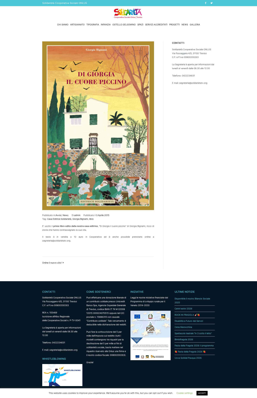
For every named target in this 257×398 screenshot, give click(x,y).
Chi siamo (62, 24)
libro (91, 219)
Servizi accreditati (156, 24)
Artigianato (77, 24)
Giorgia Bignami (80, 219)
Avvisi (58, 215)
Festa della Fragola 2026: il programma (194, 345)
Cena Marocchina (183, 327)
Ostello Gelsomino (124, 24)
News (185, 24)
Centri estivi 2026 (183, 308)
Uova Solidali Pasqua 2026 (188, 358)
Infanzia (106, 24)
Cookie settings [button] (185, 393)
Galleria (195, 24)
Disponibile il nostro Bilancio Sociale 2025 (192, 300)
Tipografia (92, 24)
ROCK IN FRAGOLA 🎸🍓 (187, 315)
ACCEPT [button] (202, 393)
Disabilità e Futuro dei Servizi (189, 321)
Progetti (174, 24)
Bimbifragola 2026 (184, 339)
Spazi (140, 24)
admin (77, 215)
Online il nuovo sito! (52, 262)
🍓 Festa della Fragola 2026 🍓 (190, 351)
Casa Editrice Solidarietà (59, 219)
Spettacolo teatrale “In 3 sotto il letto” (193, 333)
